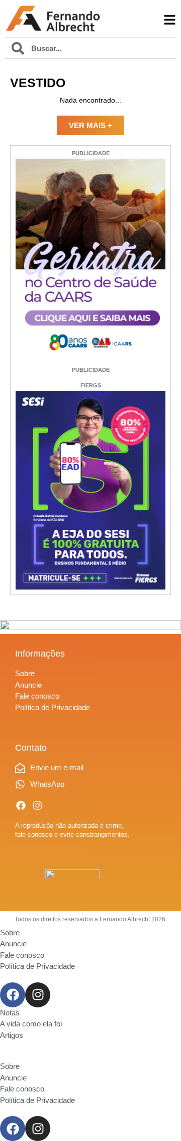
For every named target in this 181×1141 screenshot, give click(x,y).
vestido (37, 83)
